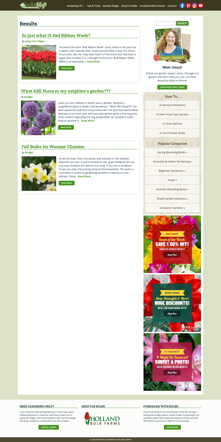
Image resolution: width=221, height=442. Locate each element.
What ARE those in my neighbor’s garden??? (65, 91)
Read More (66, 68)
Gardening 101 (75, 5)
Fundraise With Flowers (152, 5)
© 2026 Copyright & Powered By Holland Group (110, 440)
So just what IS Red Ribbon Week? (56, 35)
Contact (172, 5)
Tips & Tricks (93, 5)
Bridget (28, 97)
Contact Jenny (48, 427)
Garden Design (111, 5)
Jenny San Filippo (35, 41)
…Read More (92, 61)
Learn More (172, 427)
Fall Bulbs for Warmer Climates (53, 146)
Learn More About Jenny (172, 87)
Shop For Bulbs (129, 5)
